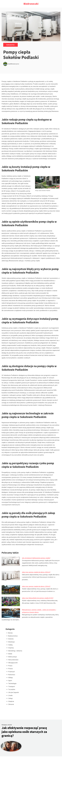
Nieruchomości (13, 660)
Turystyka (11, 689)
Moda (10, 654)
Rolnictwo (11, 675)
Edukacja (11, 642)
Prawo (10, 668)
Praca (10, 666)
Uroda (10, 695)
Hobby (10, 645)
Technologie (12, 683)
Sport (10, 680)
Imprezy (11, 648)
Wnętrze (11, 701)
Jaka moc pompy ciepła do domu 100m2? (36, 572)
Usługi (10, 698)
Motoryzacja (12, 657)
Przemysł (11, 672)
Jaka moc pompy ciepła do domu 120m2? (36, 586)
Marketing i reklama (15, 651)
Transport (11, 686)
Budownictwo (10, 45)
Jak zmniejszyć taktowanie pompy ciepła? (36, 558)
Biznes (10, 633)
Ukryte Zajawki (13, 692)
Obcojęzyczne (13, 663)
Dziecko (11, 639)
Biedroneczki (31, 3)
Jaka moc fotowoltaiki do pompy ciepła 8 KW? (37, 598)
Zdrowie (11, 704)
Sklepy (10, 677)
